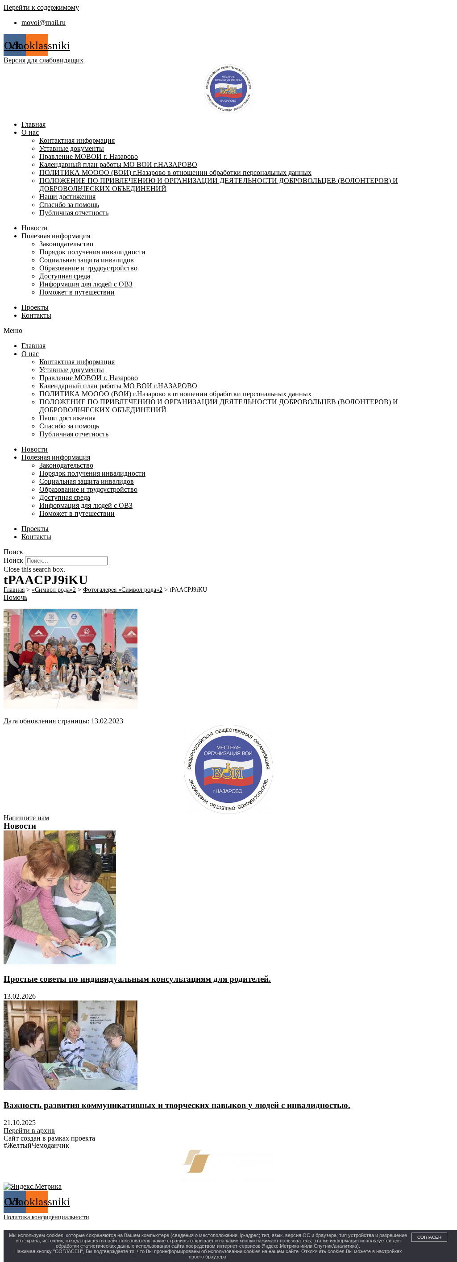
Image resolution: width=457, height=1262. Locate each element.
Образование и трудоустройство (88, 268)
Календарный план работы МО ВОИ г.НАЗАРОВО (118, 164)
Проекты (35, 307)
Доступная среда (64, 276)
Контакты (36, 315)
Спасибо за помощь (69, 204)
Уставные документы (71, 148)
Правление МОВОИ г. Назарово (88, 156)
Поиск (13, 560)
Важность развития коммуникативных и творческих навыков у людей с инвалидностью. (177, 1105)
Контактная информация (77, 140)
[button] (228, 331)
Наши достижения (67, 196)
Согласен (429, 1237)
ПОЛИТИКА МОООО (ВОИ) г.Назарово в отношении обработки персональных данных (175, 172)
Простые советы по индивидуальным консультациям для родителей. (137, 979)
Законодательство (66, 244)
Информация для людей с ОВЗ (86, 284)
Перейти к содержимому (41, 7)
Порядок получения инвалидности (92, 252)
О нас (30, 132)
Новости (34, 228)
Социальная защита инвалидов (86, 260)
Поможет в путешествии (77, 292)
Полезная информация (55, 236)
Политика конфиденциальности (46, 1217)
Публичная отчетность (73, 212)
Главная (33, 124)
